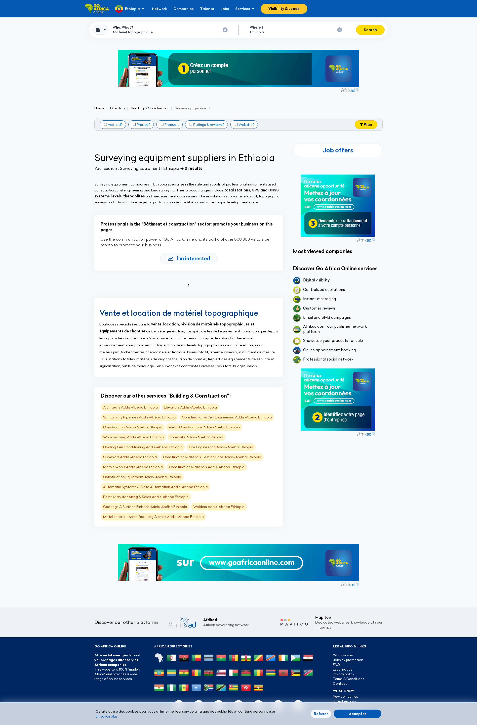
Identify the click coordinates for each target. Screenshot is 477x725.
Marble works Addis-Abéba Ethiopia (133, 467)
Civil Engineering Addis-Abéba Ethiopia (221, 447)
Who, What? (123, 27)
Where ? (257, 27)
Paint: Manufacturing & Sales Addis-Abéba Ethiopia (146, 497)
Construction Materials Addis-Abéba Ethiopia (206, 467)
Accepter (357, 714)
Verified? (115, 124)
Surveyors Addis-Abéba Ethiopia (130, 457)
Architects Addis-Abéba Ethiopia (130, 407)
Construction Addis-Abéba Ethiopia (132, 427)
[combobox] (100, 30)
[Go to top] (400, 697)
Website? (246, 124)
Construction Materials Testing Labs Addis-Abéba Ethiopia (212, 457)
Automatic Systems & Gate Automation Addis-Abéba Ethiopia (155, 487)
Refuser (321, 714)
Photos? (144, 124)
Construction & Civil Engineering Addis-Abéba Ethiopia (227, 417)
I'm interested (193, 258)
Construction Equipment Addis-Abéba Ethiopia (142, 477)
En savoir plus (107, 716)
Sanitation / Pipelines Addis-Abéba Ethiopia (139, 417)
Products (171, 124)
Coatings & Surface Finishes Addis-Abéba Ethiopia (145, 506)
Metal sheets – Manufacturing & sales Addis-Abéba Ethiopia (153, 516)
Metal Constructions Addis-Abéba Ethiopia (204, 427)
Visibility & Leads (284, 8)
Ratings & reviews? (209, 124)
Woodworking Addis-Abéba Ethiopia (133, 437)
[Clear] (225, 29)
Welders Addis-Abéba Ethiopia (218, 506)
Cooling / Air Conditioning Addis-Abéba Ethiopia (143, 447)
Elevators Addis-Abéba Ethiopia (190, 407)
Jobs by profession (348, 660)
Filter (368, 124)
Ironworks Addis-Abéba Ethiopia (196, 437)
